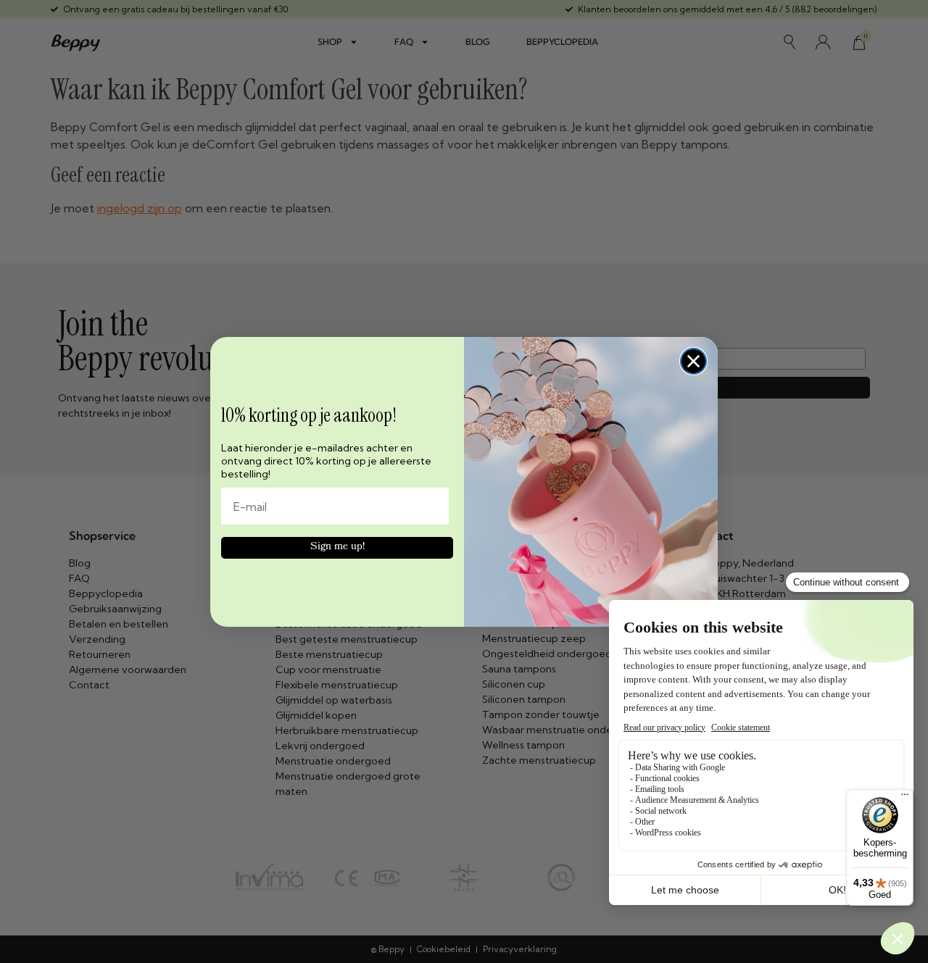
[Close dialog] (693, 361)
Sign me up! (337, 547)
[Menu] (905, 797)
